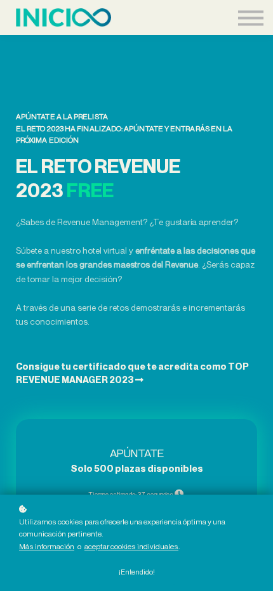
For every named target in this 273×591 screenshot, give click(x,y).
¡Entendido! (137, 572)
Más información (46, 546)
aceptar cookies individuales (131, 546)
